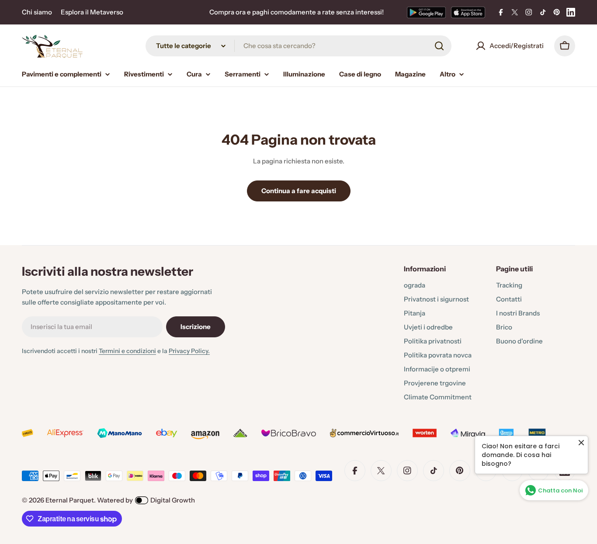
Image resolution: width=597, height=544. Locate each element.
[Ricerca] (439, 46)
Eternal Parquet (69, 500)
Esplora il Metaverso (92, 12)
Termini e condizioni (127, 351)
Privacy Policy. (189, 351)
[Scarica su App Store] (468, 12)
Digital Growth (172, 500)
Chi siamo (37, 12)
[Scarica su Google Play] (426, 12)
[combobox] (298, 45)
